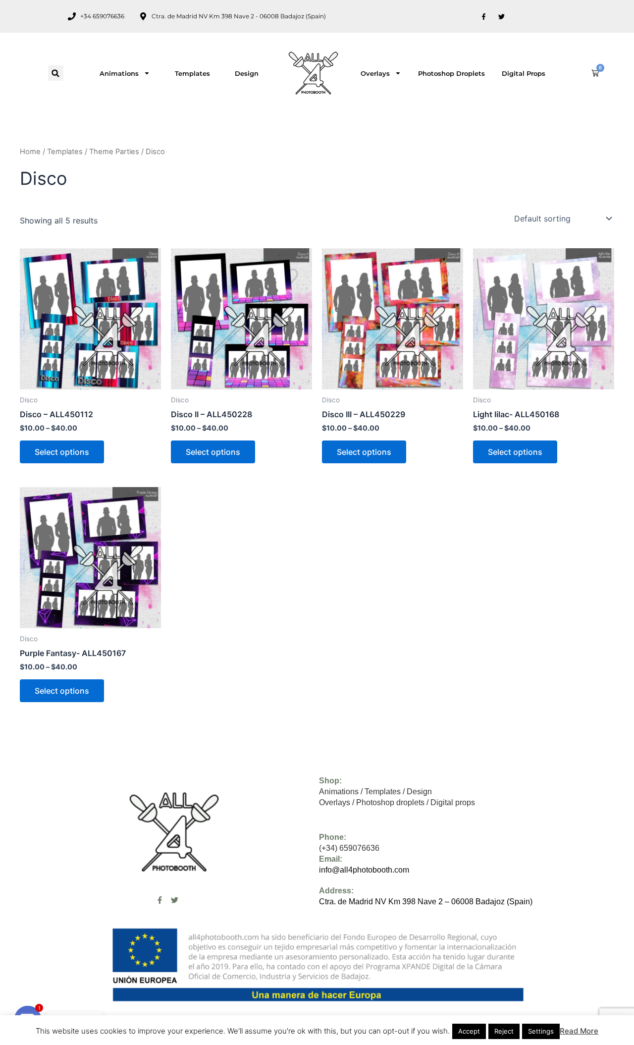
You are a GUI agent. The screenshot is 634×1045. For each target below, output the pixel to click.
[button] (55, 73)
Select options (62, 452)
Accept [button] (469, 1031)
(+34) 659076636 (349, 848)
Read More (579, 1031)
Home (30, 151)
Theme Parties (114, 151)
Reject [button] (504, 1031)
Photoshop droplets (451, 73)
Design (247, 73)
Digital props (523, 73)
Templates (192, 73)
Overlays (375, 73)
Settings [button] (541, 1031)
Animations (119, 73)
